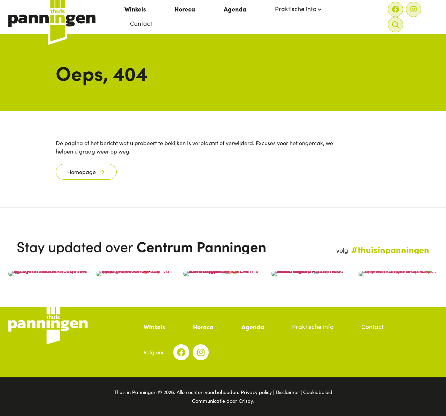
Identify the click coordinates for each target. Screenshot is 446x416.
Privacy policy (256, 391)
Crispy (246, 400)
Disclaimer (287, 391)
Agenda (235, 9)
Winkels (135, 9)
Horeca (185, 9)
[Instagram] (413, 9)
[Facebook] (395, 9)
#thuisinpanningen (390, 249)
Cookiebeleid (317, 391)
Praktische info (295, 9)
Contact (141, 23)
